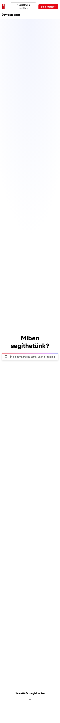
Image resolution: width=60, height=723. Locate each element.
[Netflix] (3, 6)
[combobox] (30, 356)
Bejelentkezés (48, 6)
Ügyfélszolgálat (11, 14)
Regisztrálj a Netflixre (23, 7)
